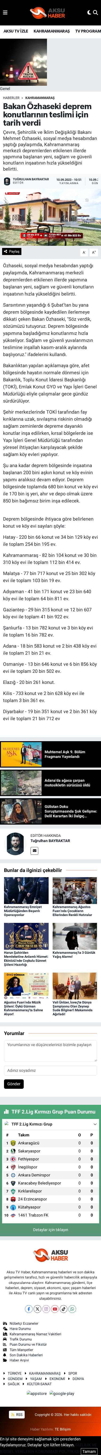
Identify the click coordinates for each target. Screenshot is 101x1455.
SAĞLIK (13, 1384)
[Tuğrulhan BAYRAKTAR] (15, 843)
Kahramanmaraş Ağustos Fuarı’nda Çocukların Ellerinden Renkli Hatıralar (72, 911)
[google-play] (62, 1394)
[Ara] (95, 12)
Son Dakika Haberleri (26, 1355)
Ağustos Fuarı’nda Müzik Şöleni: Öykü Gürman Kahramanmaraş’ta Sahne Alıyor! (23, 1008)
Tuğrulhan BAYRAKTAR (50, 840)
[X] (37, 1309)
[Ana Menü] (5, 12)
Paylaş (14, 251)
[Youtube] (55, 1309)
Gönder (13, 1083)
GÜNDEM (15, 1379)
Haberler (11, 98)
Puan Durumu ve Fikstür (28, 1344)
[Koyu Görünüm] (89, 12)
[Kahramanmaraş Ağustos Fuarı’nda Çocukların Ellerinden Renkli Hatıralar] (75, 890)
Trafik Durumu (21, 1339)
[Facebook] (29, 1309)
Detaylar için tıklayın (50, 1229)
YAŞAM (36, 1379)
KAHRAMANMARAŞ (52, 31)
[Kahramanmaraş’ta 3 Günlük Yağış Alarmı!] (75, 936)
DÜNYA (78, 1379)
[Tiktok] (63, 1309)
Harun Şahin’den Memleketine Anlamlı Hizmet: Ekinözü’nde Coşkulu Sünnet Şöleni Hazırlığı (26, 958)
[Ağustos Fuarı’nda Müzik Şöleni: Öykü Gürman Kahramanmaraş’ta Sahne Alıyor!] (26, 985)
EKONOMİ (57, 1379)
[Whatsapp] (72, 1309)
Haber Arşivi (19, 1360)
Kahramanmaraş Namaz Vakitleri (35, 1334)
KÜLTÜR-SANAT (39, 1384)
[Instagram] (46, 1309)
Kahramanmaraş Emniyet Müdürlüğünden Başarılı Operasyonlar (23, 911)
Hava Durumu (20, 1329)
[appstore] (37, 1394)
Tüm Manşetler (21, 1350)
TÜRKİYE (15, 1373)
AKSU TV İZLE (16, 31)
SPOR (72, 1373)
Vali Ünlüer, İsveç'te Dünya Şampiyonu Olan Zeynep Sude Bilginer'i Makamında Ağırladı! (73, 1008)
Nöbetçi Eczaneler (24, 1323)
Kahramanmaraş (40, 98)
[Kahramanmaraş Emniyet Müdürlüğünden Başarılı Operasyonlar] (26, 890)
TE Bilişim (63, 1429)
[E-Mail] (34, 851)
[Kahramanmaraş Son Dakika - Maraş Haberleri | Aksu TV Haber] (47, 13)
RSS (19, 1415)
